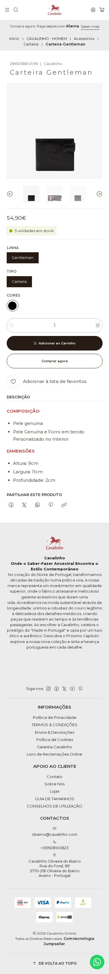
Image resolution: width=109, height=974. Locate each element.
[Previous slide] (11, 193)
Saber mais (90, 26)
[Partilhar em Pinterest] (50, 505)
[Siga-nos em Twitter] (64, 689)
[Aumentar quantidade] (97, 325)
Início (14, 39)
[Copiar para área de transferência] (64, 505)
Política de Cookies (54, 739)
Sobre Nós (54, 784)
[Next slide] (98, 193)
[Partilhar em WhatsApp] (37, 505)
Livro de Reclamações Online (54, 754)
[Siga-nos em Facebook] (56, 689)
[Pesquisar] (16, 10)
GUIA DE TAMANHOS (54, 798)
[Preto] (12, 305)
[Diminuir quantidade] (11, 325)
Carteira (31, 44)
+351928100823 (55, 847)
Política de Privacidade (54, 717)
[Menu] (7, 10)
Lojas (54, 791)
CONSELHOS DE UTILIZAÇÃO (54, 806)
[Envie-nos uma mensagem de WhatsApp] (97, 962)
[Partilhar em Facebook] (11, 505)
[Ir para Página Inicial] (54, 10)
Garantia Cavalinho (54, 746)
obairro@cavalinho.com (54, 834)
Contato (54, 776)
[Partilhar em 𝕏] (24, 505)
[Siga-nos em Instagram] (48, 689)
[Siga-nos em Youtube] (72, 689)
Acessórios (84, 39)
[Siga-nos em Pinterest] (80, 689)
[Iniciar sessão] (93, 10)
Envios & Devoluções (54, 732)
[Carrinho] (102, 10)
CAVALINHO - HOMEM (46, 39)
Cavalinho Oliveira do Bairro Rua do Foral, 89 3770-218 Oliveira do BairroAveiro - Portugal (54, 868)
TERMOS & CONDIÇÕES (54, 724)
